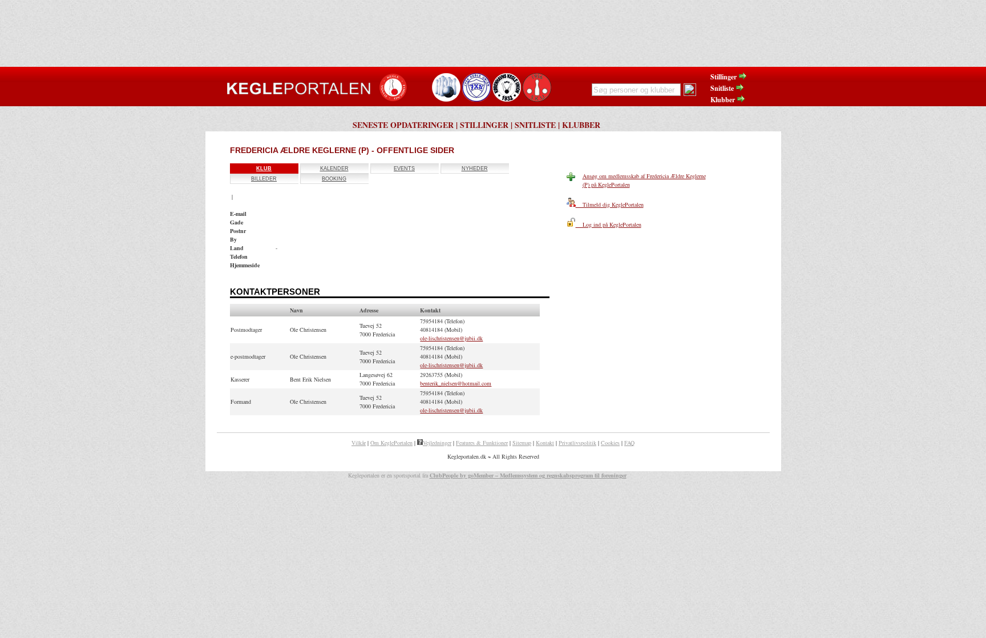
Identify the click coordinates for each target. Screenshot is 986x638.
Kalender (334, 168)
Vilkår (358, 443)
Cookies (610, 443)
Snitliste (723, 88)
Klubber (723, 100)
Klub (264, 168)
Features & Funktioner (482, 443)
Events (404, 168)
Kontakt (545, 443)
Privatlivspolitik (577, 443)
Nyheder (475, 168)
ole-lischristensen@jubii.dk (451, 338)
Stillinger (724, 77)
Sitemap (521, 443)
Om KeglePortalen (391, 443)
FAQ (629, 443)
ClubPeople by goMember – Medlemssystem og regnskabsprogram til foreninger (528, 475)
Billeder (264, 179)
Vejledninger (437, 443)
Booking (334, 179)
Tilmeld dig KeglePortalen (610, 204)
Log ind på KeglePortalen (608, 224)
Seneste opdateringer (403, 125)
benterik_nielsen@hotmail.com (455, 383)
